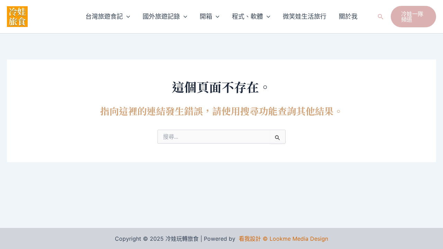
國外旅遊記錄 (161, 16)
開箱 (206, 16)
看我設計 (250, 238)
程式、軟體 (247, 16)
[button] (126, 16)
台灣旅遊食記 (104, 16)
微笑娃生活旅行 (304, 16)
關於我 (348, 16)
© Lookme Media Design (295, 238)
